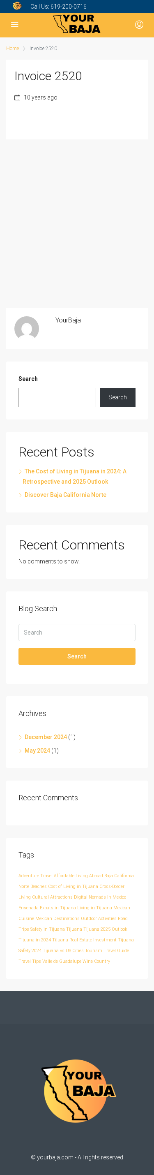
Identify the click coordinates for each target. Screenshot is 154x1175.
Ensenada (28, 908)
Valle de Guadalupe (61, 961)
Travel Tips (29, 961)
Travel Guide (116, 950)
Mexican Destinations (57, 918)
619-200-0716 (69, 6)
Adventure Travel (35, 875)
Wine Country (96, 961)
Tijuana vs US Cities (63, 950)
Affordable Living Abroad (78, 875)
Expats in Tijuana (58, 908)
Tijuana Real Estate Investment (84, 940)
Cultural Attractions (52, 897)
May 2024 (37, 750)
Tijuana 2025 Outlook (105, 929)
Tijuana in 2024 (34, 940)
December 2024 (46, 737)
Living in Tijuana (94, 908)
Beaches (38, 886)
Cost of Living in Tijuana (73, 886)
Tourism (93, 950)
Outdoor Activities (99, 918)
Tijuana (74, 929)
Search (28, 378)
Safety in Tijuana (47, 929)
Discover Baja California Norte (65, 494)
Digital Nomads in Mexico (100, 897)
